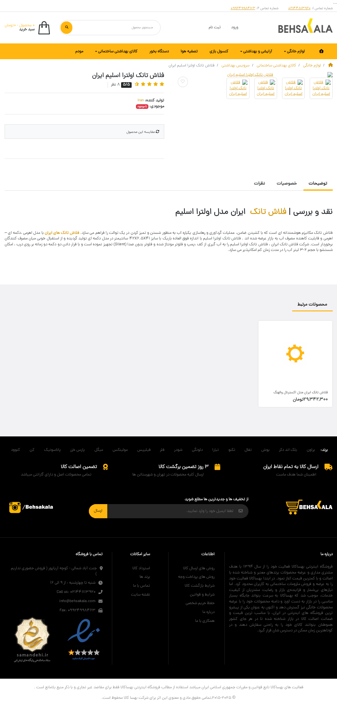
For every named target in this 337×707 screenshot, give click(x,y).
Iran (141, 101)
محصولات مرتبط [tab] (312, 304)
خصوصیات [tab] (287, 183)
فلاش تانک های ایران (62, 233)
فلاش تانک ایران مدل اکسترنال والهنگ (300, 392)
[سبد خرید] (309, 507)
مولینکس (120, 450)
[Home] (330, 65)
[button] (28, 28)
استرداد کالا (141, 568)
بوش (265, 450)
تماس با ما (141, 586)
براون (311, 450)
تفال (248, 450)
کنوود (15, 450)
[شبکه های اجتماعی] (31, 507)
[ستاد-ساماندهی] (32, 640)
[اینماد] (83, 640)
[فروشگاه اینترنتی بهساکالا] (305, 27)
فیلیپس (144, 450)
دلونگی (197, 450)
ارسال (98, 511)
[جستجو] (66, 27)
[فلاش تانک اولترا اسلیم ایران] (253, 75)
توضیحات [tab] (318, 183)
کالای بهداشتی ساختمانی (276, 65)
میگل (98, 450)
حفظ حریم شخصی (200, 603)
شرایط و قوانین (202, 595)
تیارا (215, 450)
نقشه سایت (140, 595)
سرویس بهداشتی (235, 65)
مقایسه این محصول (141, 132)
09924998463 (243, 8)
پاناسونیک (52, 450)
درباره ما (208, 612)
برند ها (145, 577)
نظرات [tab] (259, 183)
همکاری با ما (205, 621)
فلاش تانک (268, 212)
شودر (178, 450)
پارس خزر (77, 450)
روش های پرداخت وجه (196, 577)
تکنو (231, 450)
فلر (162, 450)
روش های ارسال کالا (199, 568)
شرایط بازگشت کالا (200, 586)
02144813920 (299, 8)
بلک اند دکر (288, 450)
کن (32, 450)
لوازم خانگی (312, 65)
